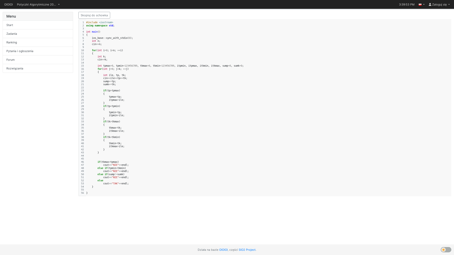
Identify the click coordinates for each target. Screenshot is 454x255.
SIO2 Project (247, 249)
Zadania (11, 33)
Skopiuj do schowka (94, 15)
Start (9, 25)
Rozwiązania (14, 68)
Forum (10, 59)
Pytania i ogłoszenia (19, 51)
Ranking (11, 42)
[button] (38, 4)
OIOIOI (8, 4)
